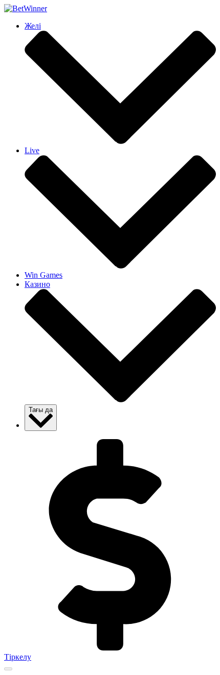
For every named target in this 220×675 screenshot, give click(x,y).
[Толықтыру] (110, 647)
